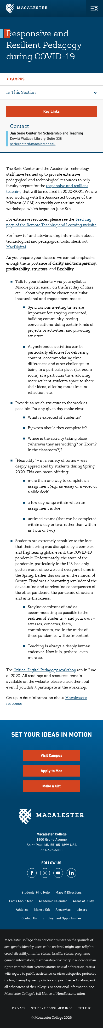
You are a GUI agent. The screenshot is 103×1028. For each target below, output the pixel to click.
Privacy (18, 1008)
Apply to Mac (51, 770)
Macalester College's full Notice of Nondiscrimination (44, 994)
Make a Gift (51, 786)
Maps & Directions (69, 892)
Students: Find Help (36, 892)
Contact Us (29, 918)
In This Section (21, 93)
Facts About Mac (21, 901)
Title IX (84, 1008)
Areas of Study (83, 901)
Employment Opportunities (62, 918)
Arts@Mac (63, 909)
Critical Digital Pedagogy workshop (45, 670)
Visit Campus (51, 755)
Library (81, 909)
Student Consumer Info (52, 1008)
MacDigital (16, 247)
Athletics (22, 909)
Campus (17, 79)
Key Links (51, 111)
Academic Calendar (53, 901)
